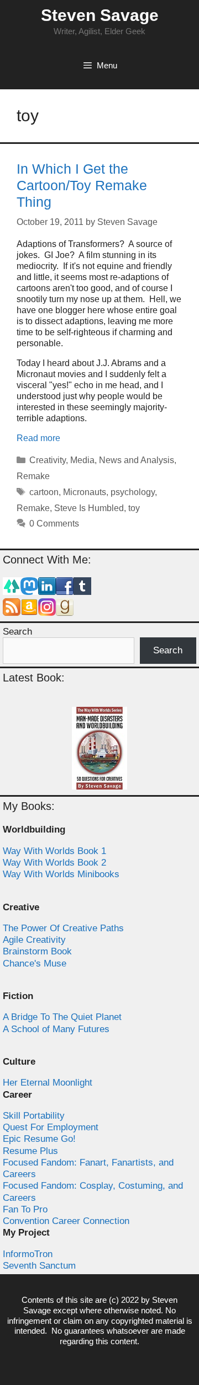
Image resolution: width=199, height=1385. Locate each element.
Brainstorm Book (37, 951)
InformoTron (28, 1254)
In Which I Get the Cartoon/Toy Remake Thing (82, 185)
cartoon (44, 492)
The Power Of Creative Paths (63, 928)
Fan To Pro (25, 1209)
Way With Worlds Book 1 (54, 851)
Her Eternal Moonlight (47, 1082)
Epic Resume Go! (39, 1139)
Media (82, 460)
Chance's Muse (34, 963)
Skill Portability (34, 1115)
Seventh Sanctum (39, 1265)
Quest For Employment (50, 1127)
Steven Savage (100, 15)
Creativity (47, 460)
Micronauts (84, 492)
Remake (33, 476)
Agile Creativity (34, 940)
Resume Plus (30, 1151)
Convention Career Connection (66, 1221)
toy (134, 508)
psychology (133, 492)
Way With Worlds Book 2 (54, 862)
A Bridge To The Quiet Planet (62, 1017)
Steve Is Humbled (89, 508)
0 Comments (54, 523)
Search (17, 631)
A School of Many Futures (56, 1029)
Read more (38, 438)
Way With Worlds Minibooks (61, 874)
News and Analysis (136, 460)
